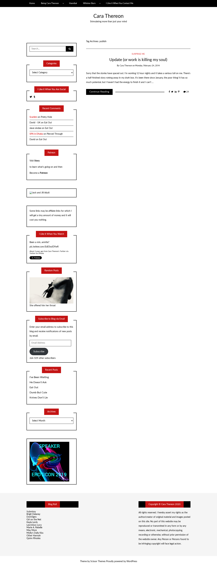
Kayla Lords (32, 522)
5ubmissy (31, 512)
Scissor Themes (97, 561)
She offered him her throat (43, 305)
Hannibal (73, 3)
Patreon (44, 173)
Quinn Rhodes (34, 538)
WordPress (131, 561)
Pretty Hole (46, 117)
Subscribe (38, 351)
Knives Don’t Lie (39, 397)
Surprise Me (138, 54)
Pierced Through (55, 134)
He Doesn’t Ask (38, 382)
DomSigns (32, 517)
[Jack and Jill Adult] (40, 193)
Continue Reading (99, 92)
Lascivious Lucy (34, 525)
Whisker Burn (89, 3)
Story (37, 161)
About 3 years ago (36, 251)
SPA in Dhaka (36, 134)
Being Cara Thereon (50, 3)
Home (32, 3)
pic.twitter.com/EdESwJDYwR (44, 246)
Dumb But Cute (38, 392)
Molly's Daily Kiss (35, 533)
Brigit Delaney (33, 514)
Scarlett (33, 117)
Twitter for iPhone (37, 253)
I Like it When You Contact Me (119, 3)
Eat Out (48, 123)
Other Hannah (34, 536)
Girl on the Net (34, 520)
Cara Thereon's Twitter (57, 251)
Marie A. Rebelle (34, 527)
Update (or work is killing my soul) (138, 60)
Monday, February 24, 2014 (147, 66)
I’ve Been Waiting (39, 377)
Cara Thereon (108, 16)
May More (32, 530)
